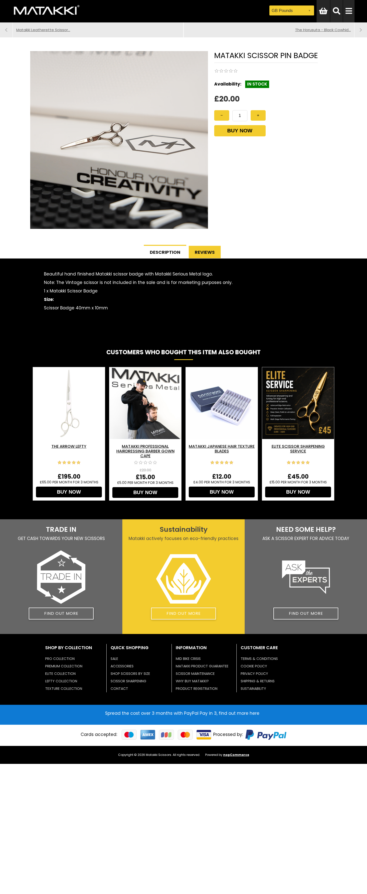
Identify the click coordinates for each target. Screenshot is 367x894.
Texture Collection (63, 688)
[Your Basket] (323, 11)
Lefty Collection (61, 681)
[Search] (336, 11)
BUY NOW (239, 131)
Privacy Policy (254, 673)
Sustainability (253, 688)
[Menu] (349, 11)
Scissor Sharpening (128, 681)
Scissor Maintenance (195, 673)
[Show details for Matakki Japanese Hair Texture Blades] (222, 403)
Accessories (122, 666)
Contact (119, 688)
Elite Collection (60, 673)
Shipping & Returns (258, 681)
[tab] (165, 252)
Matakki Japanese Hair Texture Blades (222, 448)
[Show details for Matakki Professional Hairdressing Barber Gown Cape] (145, 403)
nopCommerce (236, 755)
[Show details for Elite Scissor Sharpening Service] (298, 403)
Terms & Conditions (259, 658)
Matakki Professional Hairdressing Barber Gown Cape (145, 451)
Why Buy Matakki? (192, 681)
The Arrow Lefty (68, 446)
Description (165, 252)
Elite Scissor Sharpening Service (298, 448)
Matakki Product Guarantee (202, 666)
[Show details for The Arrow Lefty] (69, 403)
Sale (114, 658)
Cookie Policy (254, 666)
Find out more (61, 613)
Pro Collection (60, 658)
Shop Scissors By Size (130, 673)
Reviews (205, 252)
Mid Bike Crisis (188, 658)
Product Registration (196, 688)
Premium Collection (63, 666)
